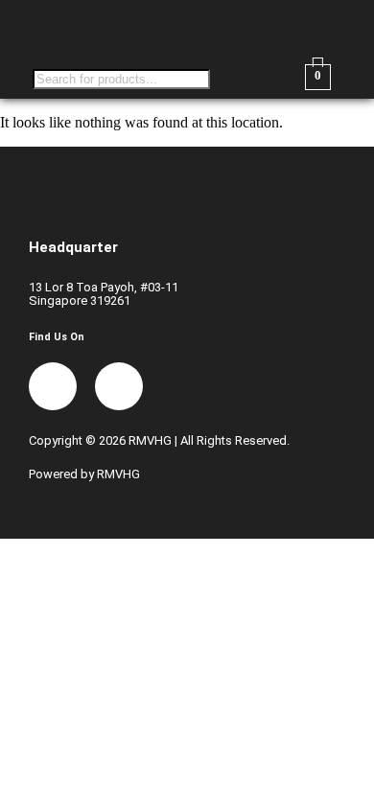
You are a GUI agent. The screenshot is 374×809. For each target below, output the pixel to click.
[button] (280, 27)
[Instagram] (119, 386)
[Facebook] (53, 386)
